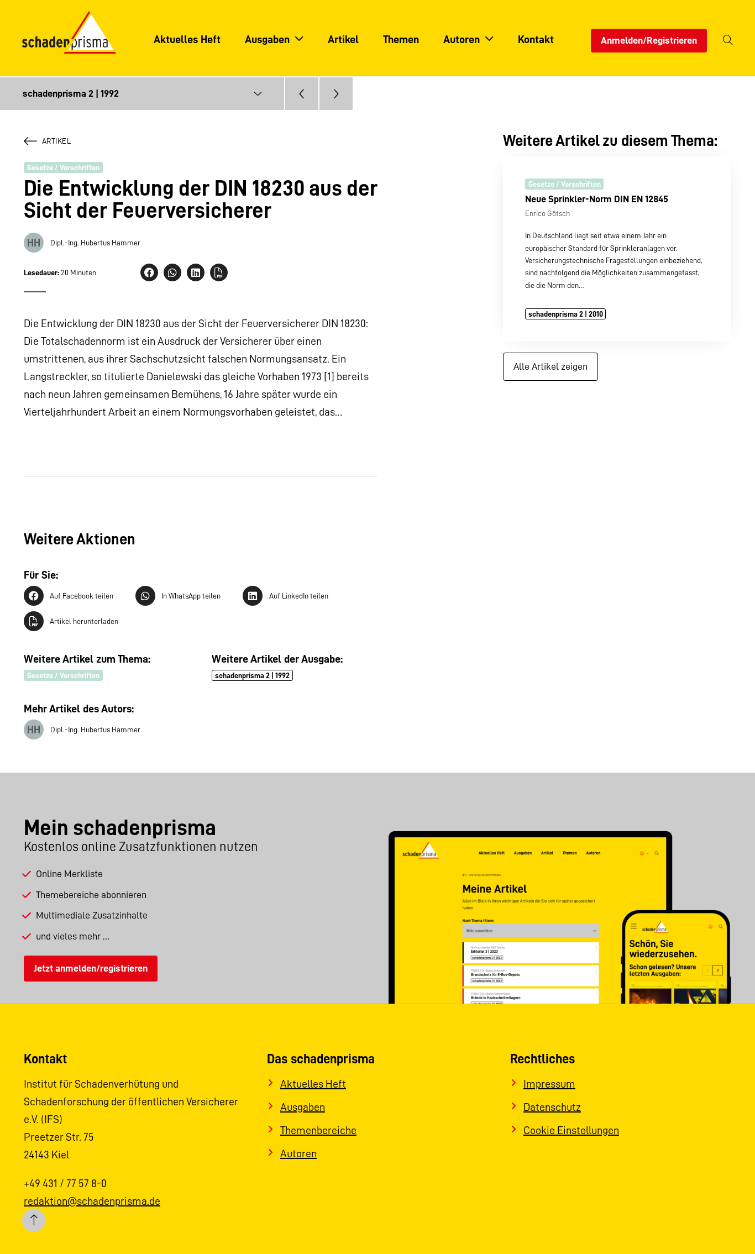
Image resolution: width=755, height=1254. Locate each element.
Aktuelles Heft (313, 1083)
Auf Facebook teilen (81, 596)
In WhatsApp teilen (191, 596)
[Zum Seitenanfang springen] (33, 1220)
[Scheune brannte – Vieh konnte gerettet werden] (301, 93)
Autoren (298, 1153)
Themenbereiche (318, 1130)
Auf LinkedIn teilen (298, 596)
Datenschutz (552, 1107)
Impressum (549, 1083)
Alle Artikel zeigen (550, 366)
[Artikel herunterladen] (219, 272)
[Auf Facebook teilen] (149, 272)
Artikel (56, 141)
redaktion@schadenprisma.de (92, 1200)
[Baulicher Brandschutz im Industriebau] (336, 93)
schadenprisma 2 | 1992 (252, 675)
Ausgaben (302, 1107)
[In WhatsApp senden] (172, 272)
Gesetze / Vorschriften (63, 167)
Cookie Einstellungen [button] (571, 1130)
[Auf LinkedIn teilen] (196, 272)
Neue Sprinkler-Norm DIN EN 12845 (596, 199)
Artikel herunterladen (84, 621)
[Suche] (728, 41)
